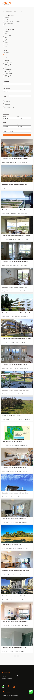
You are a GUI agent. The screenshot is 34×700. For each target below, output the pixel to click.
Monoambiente (8, 62)
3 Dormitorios (8, 67)
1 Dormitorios (8, 64)
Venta (6, 24)
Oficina (6, 40)
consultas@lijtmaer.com (7, 678)
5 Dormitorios (8, 71)
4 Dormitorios (8, 69)
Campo (6, 42)
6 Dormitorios (8, 73)
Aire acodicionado (9, 107)
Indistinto (7, 17)
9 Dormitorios (8, 76)
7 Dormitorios (8, 75)
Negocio (7, 39)
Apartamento (8, 35)
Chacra (6, 44)
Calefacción (8, 104)
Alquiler (6, 19)
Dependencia (8, 110)
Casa (6, 33)
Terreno (6, 46)
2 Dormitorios (8, 66)
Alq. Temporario (9, 23)
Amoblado (7, 101)
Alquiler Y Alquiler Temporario (12, 21)
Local (6, 37)
